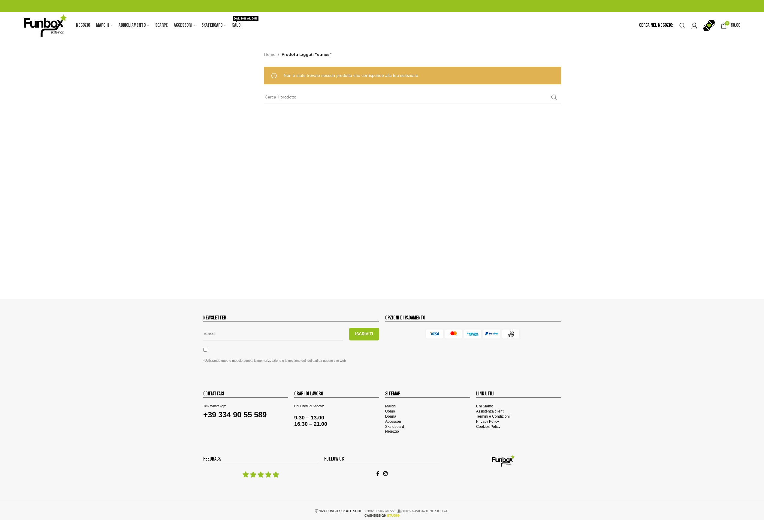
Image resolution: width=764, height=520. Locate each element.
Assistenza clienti (490, 411)
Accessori (393, 421)
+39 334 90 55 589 (235, 414)
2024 (340, 511)
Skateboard (394, 427)
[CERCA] (554, 97)
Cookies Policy (488, 427)
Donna (390, 416)
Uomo (390, 411)
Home (270, 54)
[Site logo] (45, 25)
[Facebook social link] (378, 473)
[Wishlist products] (709, 26)
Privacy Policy (487, 421)
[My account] (694, 26)
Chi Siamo (484, 406)
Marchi (390, 406)
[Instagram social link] (386, 473)
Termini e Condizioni (493, 416)
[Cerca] (682, 26)
